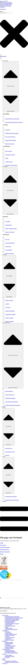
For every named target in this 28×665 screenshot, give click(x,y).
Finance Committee (9, 647)
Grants (4, 659)
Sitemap (1, 554)
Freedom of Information (5, 551)
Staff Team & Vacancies (10, 625)
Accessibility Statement (5, 547)
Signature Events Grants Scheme (12, 662)
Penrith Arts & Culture (9, 635)
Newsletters (7, 631)
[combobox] (6, 12)
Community (5, 630)
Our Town (7, 636)
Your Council (5, 615)
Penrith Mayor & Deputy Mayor (11, 620)
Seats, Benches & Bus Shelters (11, 652)
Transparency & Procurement (11, 629)
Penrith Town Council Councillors (12, 618)
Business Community (9, 640)
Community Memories (9, 637)
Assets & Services (6, 649)
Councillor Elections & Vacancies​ (12, 623)
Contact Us (5, 663)
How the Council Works (10, 621)
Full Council (7, 644)
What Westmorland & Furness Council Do (14, 617)
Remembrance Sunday (10, 656)
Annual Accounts (8, 628)
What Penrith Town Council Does (12, 616)
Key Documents (8, 624)
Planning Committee (9, 648)
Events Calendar (8, 655)
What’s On (7, 657)
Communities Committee (10, 645)
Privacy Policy (3, 545)
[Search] (0, 55)
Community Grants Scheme (11, 661)
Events (4, 654)
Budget (6, 627)
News (4, 658)
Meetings (4, 641)
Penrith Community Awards (11, 634)
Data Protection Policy (4, 549)
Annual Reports (8, 632)
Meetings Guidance (9, 642)
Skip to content (3, 1)
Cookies (1, 543)
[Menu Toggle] (0, 58)
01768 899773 (3, 9)
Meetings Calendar (9, 643)
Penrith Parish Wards (9, 622)
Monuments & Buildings (10, 651)
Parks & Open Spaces (9, 650)
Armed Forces (8, 638)
